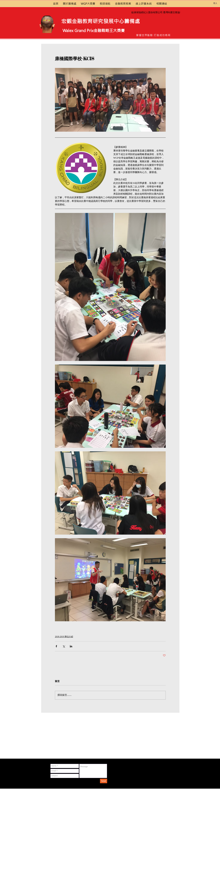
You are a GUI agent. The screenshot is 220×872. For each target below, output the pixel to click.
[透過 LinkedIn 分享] (71, 646)
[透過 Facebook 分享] (56, 646)
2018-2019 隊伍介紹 (64, 637)
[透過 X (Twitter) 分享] (63, 646)
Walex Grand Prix (78, 30)
